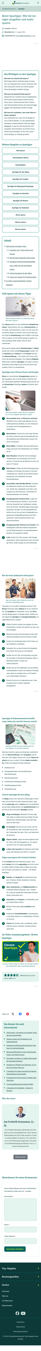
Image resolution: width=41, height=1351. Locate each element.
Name (7, 1225)
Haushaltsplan (20, 165)
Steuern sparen (20, 222)
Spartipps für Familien (20, 179)
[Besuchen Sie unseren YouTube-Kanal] (23, 1313)
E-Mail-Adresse (10, 1236)
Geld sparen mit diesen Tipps (16, 246)
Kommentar (9, 1196)
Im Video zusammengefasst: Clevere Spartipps (18, 283)
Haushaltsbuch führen (20, 158)
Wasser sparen (20, 229)
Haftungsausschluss (20, 1332)
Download (5, 1291)
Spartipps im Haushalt (20, 193)
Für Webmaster (7, 1301)
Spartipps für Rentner (20, 201)
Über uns (5, 1296)
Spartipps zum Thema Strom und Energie (21, 252)
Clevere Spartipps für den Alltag (21, 273)
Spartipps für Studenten (20, 208)
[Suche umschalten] (38, 3)
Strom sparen (20, 215)
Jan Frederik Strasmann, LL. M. (25, 36)
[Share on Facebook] (20, 1014)
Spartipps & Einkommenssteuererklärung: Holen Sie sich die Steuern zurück (22, 265)
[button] (5, 975)
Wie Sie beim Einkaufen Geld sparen (22, 258)
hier (27, 89)
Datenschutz (20, 1327)
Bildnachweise (7, 1306)
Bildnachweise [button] (20, 1157)
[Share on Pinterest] (27, 1014)
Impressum (20, 1322)
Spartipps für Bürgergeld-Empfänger (20, 186)
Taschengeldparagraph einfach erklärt (19, 1084)
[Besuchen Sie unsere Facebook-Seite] (17, 1313)
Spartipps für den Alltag (20, 172)
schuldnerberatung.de (9, 9)
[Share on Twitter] (12, 1014)
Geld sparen (20, 151)
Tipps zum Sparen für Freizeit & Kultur (23, 277)
